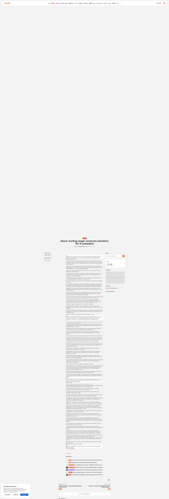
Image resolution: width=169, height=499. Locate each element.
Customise (7, 494)
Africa (70, 460)
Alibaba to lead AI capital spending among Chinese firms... (70, 486)
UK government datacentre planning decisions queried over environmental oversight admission (98, 470)
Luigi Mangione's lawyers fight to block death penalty (84, 462)
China (70, 474)
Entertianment (99, 3)
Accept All (24, 494)
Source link (68, 453)
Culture (59, 3)
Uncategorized (72, 467)
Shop (109, 3)
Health (82, 3)
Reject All (16, 494)
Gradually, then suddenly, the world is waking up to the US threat (87, 474)
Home (49, 3)
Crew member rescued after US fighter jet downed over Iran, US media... (92, 465)
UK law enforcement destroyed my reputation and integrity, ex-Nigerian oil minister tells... (93, 460)
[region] (15, 491)
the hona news (81, 246)
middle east (71, 465)
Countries (116, 3)
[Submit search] (123, 256)
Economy (93, 3)
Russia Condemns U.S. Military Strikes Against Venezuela (89, 467)
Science (72, 3)
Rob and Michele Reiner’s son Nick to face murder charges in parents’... (90, 472)
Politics (76, 3)
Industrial (105, 3)
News (54, 3)
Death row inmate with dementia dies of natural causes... (99, 486)
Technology (65, 3)
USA (69, 462)
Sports (87, 3)
